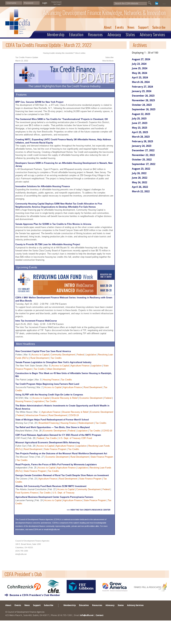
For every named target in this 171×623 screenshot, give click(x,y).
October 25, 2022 (142, 160)
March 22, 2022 (141, 191)
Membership (55, 34)
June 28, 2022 (139, 178)
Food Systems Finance (26, 492)
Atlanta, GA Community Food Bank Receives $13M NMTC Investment (50, 486)
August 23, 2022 (141, 169)
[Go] (149, 3)
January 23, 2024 (141, 91)
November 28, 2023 (143, 100)
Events (119, 27)
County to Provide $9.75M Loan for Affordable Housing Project (47, 244)
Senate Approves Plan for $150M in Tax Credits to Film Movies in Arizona (53, 224)
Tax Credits (56, 358)
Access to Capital (40, 354)
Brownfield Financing (49, 423)
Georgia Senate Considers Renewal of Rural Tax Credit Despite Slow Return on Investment (62, 475)
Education (76, 34)
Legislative (91, 354)
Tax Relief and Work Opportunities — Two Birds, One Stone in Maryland (52, 427)
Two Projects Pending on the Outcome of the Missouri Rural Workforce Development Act (61, 453)
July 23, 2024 (139, 64)
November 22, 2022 (143, 155)
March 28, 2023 (141, 137)
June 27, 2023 (139, 123)
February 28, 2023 (142, 141)
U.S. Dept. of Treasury (63, 492)
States (130, 34)
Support (143, 27)
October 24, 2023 (142, 105)
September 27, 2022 (143, 164)
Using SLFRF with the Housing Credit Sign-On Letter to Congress (49, 394)
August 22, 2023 (141, 114)
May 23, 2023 (139, 128)
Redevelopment (86, 423)
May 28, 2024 (139, 73)
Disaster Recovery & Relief (64, 398)
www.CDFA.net (35, 529)
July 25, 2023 (139, 119)
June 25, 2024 (139, 68)
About (108, 27)
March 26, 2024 (141, 82)
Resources (95, 34)
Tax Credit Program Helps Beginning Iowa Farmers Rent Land (47, 384)
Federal (80, 354)
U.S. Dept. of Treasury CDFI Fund (75, 438)
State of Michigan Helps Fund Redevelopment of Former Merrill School (52, 419)
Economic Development (91, 398)
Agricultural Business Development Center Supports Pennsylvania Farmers (54, 497)
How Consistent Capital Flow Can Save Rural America (43, 351)
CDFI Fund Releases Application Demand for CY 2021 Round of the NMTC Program (58, 435)
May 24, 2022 (139, 182)
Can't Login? (57, 4)
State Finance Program (55, 449)
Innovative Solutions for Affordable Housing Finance (42, 186)
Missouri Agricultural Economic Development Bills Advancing (47, 442)
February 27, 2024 (142, 87)
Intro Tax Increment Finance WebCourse (36, 321)
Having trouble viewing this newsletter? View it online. (64, 53)
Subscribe (159, 27)
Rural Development (39, 358)
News (130, 27)
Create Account (56, 2)
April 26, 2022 (140, 187)
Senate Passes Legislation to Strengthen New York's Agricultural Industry (53, 362)
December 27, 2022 (143, 150)
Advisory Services (152, 34)
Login (44, 3)
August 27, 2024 (141, 59)
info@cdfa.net (54, 529)
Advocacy (114, 34)
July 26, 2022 (139, 173)
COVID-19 (74, 415)
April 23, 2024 (140, 78)
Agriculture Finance (80, 365)
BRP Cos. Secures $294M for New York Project (39, 102)
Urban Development (56, 369)
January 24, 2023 (141, 146)
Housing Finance (51, 379)
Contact (99, 615)
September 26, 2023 (143, 109)
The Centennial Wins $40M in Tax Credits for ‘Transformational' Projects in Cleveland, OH (61, 119)
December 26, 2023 (143, 96)
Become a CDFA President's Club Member (35, 595)
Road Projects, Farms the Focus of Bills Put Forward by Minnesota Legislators (56, 464)
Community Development (63, 354)
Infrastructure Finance (36, 415)
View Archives (108, 61)
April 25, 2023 (140, 132)
